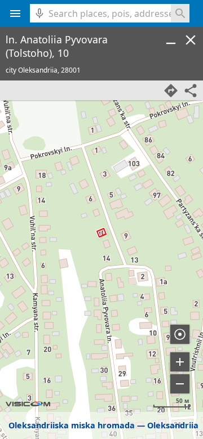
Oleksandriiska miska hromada (71, 425)
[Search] (180, 13)
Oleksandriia (172, 425)
